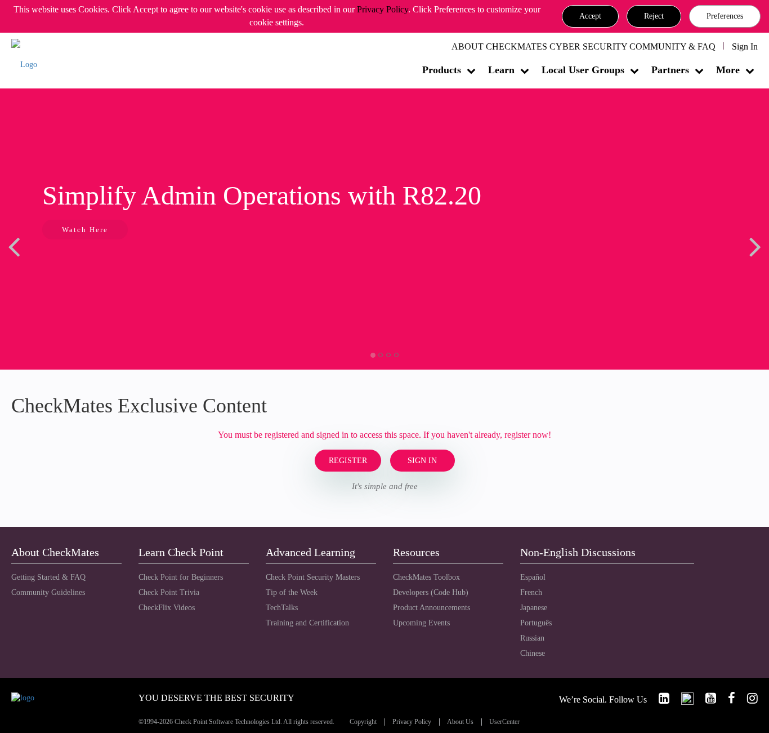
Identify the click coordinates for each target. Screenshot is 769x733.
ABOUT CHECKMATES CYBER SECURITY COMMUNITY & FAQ (583, 46)
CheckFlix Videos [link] (166, 607)
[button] (590, 16)
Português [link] (536, 623)
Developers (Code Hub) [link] (430, 592)
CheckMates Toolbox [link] (426, 577)
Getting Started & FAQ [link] (48, 577)
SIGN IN (422, 460)
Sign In (745, 46)
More (728, 69)
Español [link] (533, 577)
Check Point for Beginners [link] (180, 577)
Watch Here (85, 229)
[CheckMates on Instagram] (747, 698)
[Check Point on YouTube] (706, 698)
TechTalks (282, 607)
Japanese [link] (533, 607)
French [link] (531, 592)
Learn (501, 69)
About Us (460, 722)
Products (441, 69)
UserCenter (504, 722)
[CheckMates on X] (683, 698)
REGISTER (348, 460)
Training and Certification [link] (307, 623)
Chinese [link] (532, 653)
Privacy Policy (382, 9)
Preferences (725, 16)
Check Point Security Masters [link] (313, 577)
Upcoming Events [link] (421, 623)
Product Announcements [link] (431, 607)
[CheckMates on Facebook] (726, 698)
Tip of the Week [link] (292, 592)
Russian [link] (532, 638)
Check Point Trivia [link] (168, 592)
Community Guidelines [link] (48, 592)
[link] (659, 698)
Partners (670, 69)
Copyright (363, 722)
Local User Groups (583, 69)
